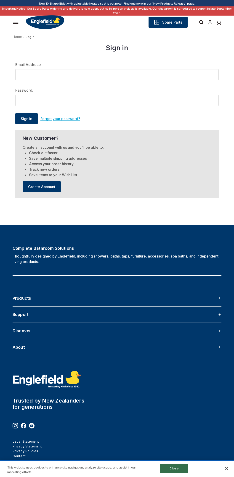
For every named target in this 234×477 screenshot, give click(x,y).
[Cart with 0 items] (218, 22)
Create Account (41, 186)
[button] (168, 22)
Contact (19, 456)
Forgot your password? (60, 118)
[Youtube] (32, 425)
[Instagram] (15, 425)
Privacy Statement (27, 446)
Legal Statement (26, 441)
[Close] (227, 468)
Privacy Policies (25, 451)
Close (174, 468)
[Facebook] (23, 425)
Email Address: (28, 64)
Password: (24, 90)
